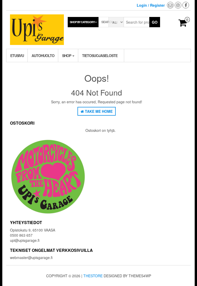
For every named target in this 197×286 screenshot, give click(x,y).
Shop (67, 55)
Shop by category (82, 22)
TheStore (93, 275)
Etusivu (17, 55)
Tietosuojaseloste (99, 55)
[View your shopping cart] (183, 24)
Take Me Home (98, 111)
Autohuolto (43, 55)
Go (154, 22)
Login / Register (151, 5)
